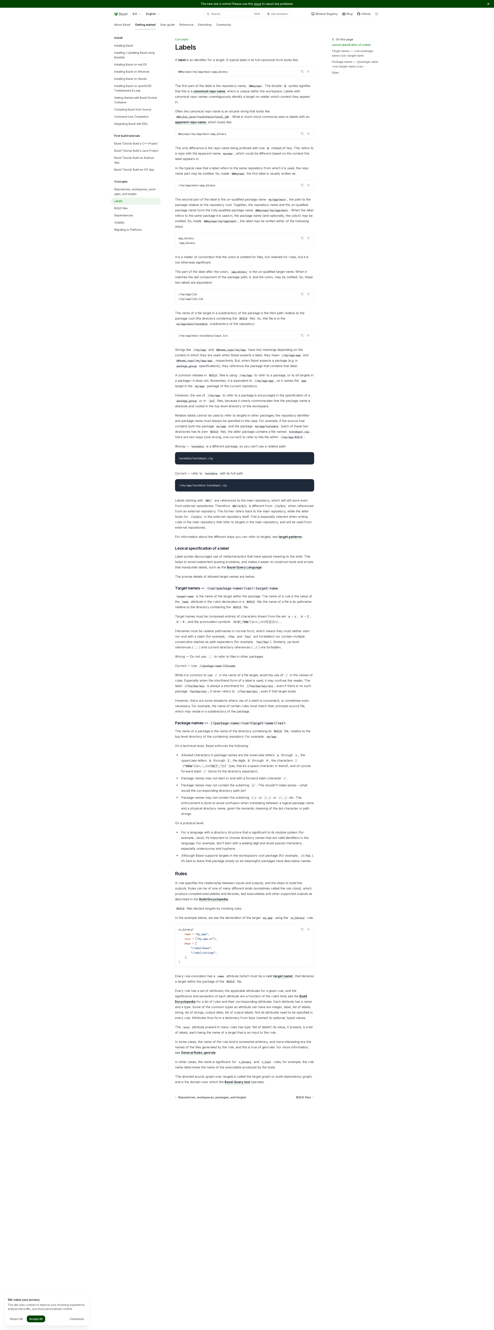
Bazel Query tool (237, 1082)
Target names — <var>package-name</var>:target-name (353, 53)
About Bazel (122, 24)
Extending (204, 24)
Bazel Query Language (244, 567)
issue (257, 3)
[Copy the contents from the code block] (302, 71)
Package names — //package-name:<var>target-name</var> (355, 64)
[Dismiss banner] (488, 3)
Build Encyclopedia (213, 899)
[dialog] (47, 1310)
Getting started (145, 24)
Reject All (16, 1319)
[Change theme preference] (377, 14)
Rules (335, 72)
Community (223, 24)
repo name (209, 91)
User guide (167, 24)
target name (282, 976)
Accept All (36, 1319)
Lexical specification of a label (351, 44)
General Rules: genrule (198, 1052)
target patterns (290, 537)
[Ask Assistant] (308, 71)
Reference (186, 24)
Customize (77, 1319)
